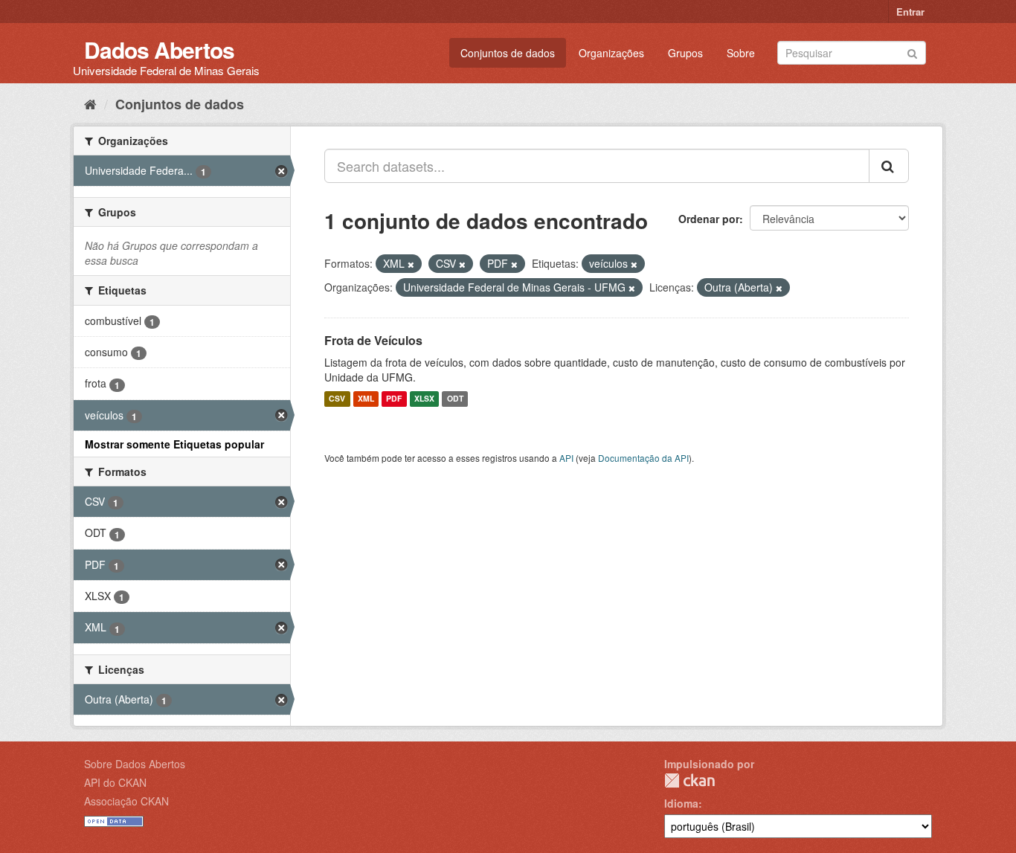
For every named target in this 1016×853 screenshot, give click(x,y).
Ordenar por (708, 218)
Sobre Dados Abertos (134, 763)
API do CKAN (115, 782)
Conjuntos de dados (507, 52)
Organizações (611, 52)
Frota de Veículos (373, 340)
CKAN (689, 780)
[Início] (90, 103)
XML (366, 399)
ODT (455, 399)
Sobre (741, 52)
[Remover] (411, 264)
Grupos (685, 52)
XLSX (424, 399)
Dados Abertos (159, 49)
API (566, 457)
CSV (337, 399)
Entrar (910, 11)
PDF (394, 399)
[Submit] (912, 51)
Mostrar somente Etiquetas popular (174, 444)
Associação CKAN (126, 801)
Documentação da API (643, 457)
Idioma (681, 803)
